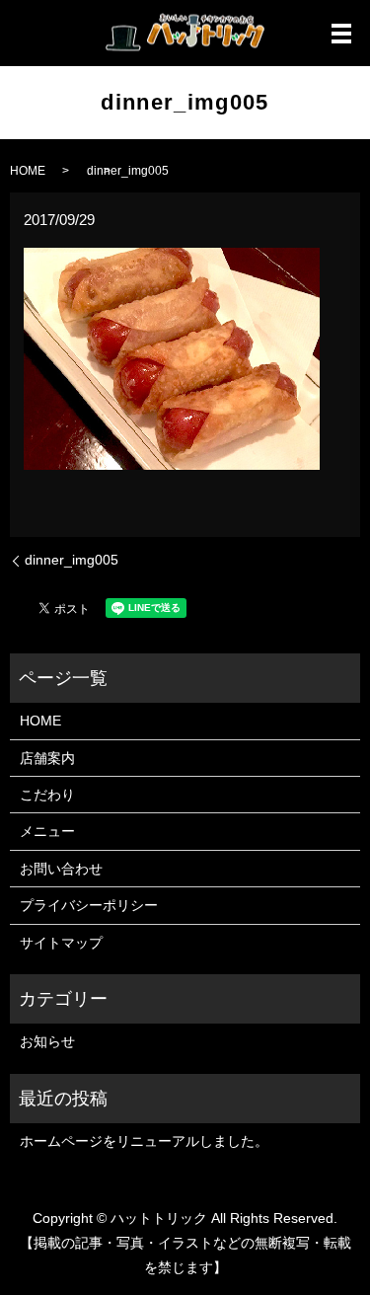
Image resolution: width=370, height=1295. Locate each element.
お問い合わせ (61, 868)
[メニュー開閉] (341, 33)
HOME (27, 171)
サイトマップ (61, 943)
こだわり (47, 794)
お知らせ (47, 1041)
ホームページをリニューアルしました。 (144, 1141)
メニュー (47, 831)
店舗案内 (47, 758)
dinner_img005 (71, 560)
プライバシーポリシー (89, 905)
